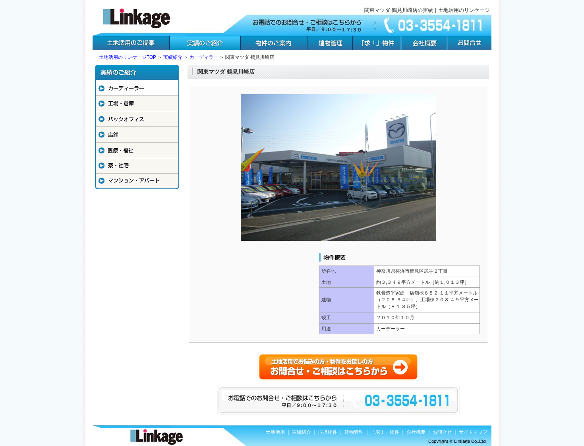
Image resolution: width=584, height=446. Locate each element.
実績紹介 (172, 57)
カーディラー (204, 57)
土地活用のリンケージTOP (127, 57)
